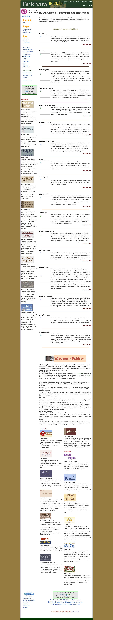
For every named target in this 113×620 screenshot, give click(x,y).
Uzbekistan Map (27, 602)
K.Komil (42, 267)
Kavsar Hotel (26, 56)
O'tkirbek (25, 65)
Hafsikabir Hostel (27, 80)
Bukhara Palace (27, 22)
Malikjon (25, 53)
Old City (25, 31)
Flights (33, 600)
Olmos (24, 63)
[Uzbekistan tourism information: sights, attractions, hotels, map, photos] (91, 5)
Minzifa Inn (26, 39)
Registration (26, 600)
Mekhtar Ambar (27, 54)
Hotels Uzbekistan (64, 600)
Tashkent (25, 603)
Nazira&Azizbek (44, 141)
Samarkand (26, 605)
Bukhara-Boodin (27, 32)
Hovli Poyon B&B (28, 51)
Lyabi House (26, 42)
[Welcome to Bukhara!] (65, 361)
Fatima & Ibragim (27, 49)
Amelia (41, 194)
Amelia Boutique (27, 29)
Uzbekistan (53, 600)
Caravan (25, 40)
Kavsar (41, 51)
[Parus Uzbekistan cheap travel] (29, 596)
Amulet (41, 213)
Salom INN (26, 61)
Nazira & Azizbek (27, 73)
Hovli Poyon (43, 70)
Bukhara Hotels (76, 600)
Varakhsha (26, 77)
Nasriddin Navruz (27, 72)
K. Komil (25, 58)
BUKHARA (26, 16)
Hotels (29, 598)
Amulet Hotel (26, 47)
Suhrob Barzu (26, 66)
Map (62, 602)
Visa (24, 598)
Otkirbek (42, 122)
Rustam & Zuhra (27, 75)
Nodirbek (25, 60)
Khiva (24, 609)
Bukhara (25, 607)
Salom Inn (42, 250)
